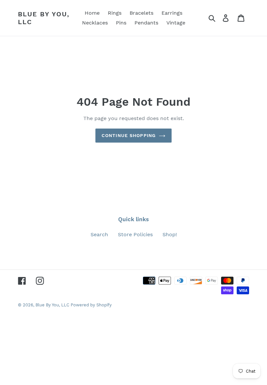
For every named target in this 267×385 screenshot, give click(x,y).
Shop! (169, 234)
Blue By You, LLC (44, 18)
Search (99, 234)
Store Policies (135, 234)
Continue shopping (129, 135)
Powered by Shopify (91, 304)
